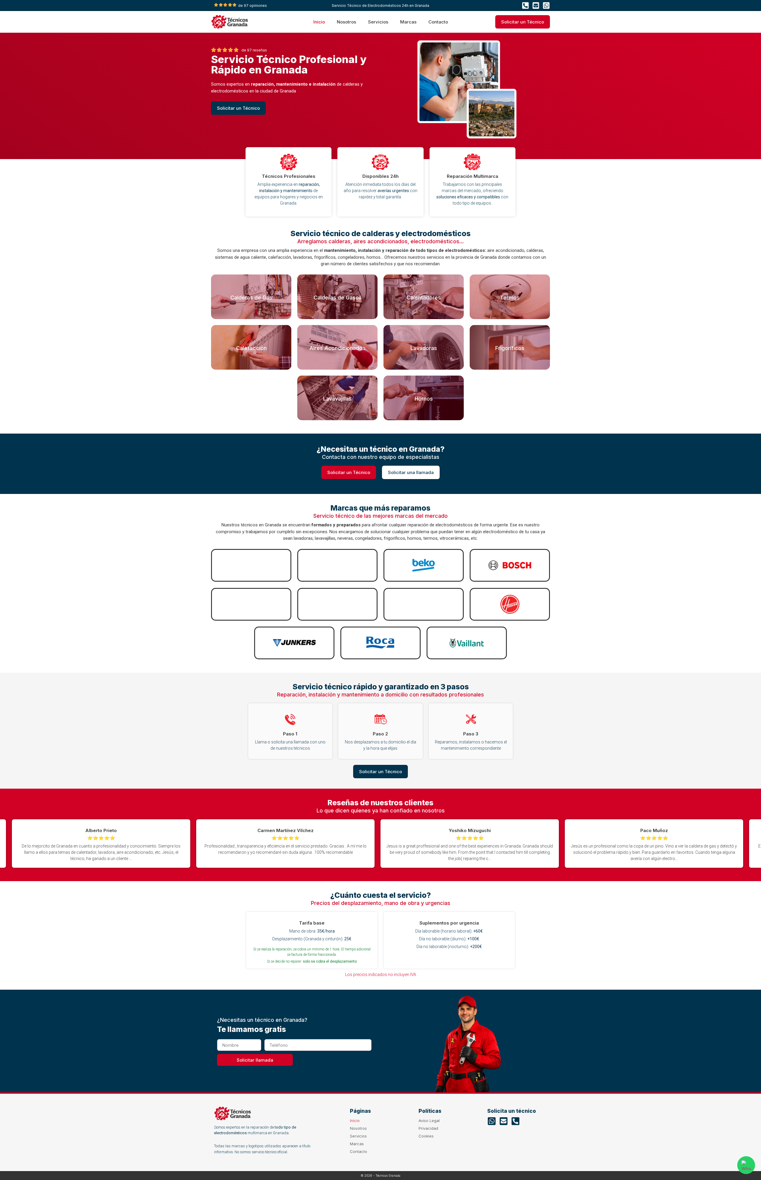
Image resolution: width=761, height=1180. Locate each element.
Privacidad (428, 1128)
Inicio (319, 22)
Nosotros (346, 22)
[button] (724, 843)
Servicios (378, 22)
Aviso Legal (429, 1120)
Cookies (426, 1136)
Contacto (438, 22)
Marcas (408, 22)
